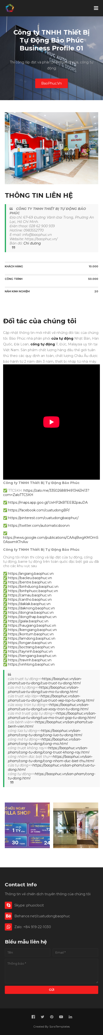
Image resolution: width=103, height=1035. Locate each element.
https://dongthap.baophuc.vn (32, 617)
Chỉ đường (32, 243)
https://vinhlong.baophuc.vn (31, 664)
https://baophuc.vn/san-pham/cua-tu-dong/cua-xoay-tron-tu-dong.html (48, 707)
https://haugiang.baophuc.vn (32, 625)
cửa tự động (62, 338)
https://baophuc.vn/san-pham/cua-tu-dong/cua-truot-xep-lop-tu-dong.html (51, 698)
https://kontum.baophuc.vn (31, 634)
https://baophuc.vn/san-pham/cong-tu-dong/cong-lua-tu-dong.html (45, 733)
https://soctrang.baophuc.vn (31, 647)
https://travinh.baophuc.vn (30, 660)
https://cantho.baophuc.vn (30, 599)
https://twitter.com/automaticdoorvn (39, 525)
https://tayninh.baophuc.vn (30, 651)
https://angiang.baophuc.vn (31, 573)
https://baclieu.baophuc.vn (30, 578)
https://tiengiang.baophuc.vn (32, 656)
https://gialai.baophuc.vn (28, 621)
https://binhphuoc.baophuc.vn (33, 591)
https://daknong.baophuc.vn (31, 608)
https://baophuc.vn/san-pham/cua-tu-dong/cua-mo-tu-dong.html (43, 689)
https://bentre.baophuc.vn (30, 582)
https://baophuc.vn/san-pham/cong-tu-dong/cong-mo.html (44, 741)
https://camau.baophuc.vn (30, 595)
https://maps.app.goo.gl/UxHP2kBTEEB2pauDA (48, 502)
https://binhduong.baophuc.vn (33, 586)
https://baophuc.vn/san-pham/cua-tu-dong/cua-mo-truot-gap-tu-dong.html (52, 715)
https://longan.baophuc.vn (30, 643)
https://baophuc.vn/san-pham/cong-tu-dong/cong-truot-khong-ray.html (48, 750)
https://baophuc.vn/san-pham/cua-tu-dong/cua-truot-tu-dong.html (45, 681)
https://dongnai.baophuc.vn (31, 612)
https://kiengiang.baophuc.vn (32, 630)
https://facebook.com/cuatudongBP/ (39, 510)
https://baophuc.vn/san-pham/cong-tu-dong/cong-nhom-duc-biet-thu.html (51, 758)
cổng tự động (42, 344)
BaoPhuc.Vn (51, 83)
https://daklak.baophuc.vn (29, 604)
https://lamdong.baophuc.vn (31, 638)
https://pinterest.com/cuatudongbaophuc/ (43, 518)
